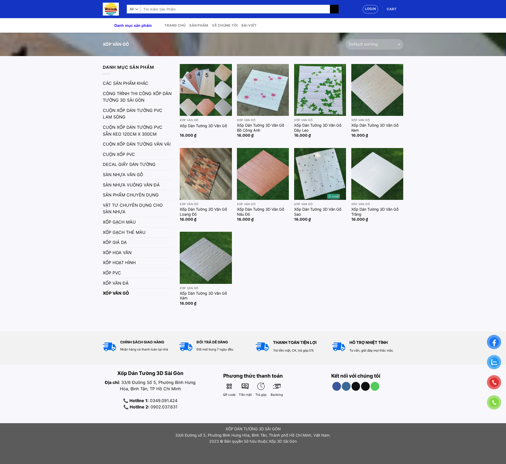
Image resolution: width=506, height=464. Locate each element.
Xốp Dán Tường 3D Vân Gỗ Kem (375, 127)
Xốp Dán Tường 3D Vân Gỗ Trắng (375, 211)
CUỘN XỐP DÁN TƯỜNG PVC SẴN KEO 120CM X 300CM (132, 131)
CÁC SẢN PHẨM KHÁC (125, 83)
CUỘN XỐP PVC (119, 154)
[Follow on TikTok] (356, 386)
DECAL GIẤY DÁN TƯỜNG (129, 164)
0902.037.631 (163, 406)
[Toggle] (170, 83)
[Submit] (334, 9)
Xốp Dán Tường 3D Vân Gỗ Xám (203, 295)
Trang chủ (175, 25)
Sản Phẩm (198, 25)
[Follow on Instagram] (346, 386)
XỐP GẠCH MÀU (119, 222)
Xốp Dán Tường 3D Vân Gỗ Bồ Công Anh (260, 127)
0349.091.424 (163, 400)
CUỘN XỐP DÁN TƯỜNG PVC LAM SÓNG (132, 114)
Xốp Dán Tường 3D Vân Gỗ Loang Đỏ (203, 211)
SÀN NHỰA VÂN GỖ (123, 174)
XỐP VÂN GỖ (116, 293)
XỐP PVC (112, 272)
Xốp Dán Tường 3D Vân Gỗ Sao (318, 211)
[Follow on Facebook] (336, 386)
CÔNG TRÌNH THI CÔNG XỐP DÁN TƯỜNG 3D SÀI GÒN (137, 97)
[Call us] (375, 386)
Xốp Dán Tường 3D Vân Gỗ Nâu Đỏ (260, 211)
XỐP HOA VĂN (117, 252)
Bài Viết (249, 25)
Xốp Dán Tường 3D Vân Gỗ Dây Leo (318, 127)
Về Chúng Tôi (225, 25)
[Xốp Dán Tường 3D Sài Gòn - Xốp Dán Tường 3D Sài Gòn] (111, 9)
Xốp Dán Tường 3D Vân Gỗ (203, 126)
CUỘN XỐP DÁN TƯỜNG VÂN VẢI (137, 144)
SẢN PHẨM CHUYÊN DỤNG (131, 195)
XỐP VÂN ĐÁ (116, 283)
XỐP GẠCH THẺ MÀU (124, 232)
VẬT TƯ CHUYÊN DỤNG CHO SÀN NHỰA (133, 209)
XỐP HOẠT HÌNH (119, 262)
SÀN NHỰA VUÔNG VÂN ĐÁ (131, 184)
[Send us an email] (365, 386)
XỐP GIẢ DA (115, 242)
